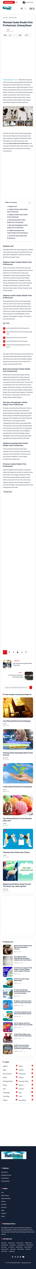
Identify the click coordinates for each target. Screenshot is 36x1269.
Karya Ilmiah (10, 1074)
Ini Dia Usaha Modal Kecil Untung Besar (17, 328)
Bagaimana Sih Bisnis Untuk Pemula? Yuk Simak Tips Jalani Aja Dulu (17, 885)
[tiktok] (20, 1256)
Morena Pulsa (5, 1249)
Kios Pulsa (4, 1247)
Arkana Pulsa (19, 1243)
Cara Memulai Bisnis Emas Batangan (17, 341)
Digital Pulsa (28, 1243)
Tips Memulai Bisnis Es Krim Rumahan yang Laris (19, 333)
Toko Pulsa (4, 1251)
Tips (26, 1092)
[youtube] (23, 1256)
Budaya (26, 1070)
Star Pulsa (28, 1249)
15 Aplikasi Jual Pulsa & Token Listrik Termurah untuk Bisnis (22, 1001)
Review (26, 1085)
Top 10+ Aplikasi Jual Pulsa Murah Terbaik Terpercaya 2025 (23, 1023)
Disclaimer (4, 1172)
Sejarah (26, 1089)
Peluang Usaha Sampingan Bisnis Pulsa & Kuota (18, 346)
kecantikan (26, 1100)
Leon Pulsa (11, 1247)
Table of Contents (11, 202)
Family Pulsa (4, 1245)
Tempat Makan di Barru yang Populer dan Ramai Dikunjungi (22, 1034)
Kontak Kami (5, 1178)
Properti (3, 1213)
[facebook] (9, 652)
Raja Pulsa (13, 1249)
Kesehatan (26, 1074)
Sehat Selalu (20, 1249)
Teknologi (10, 1092)
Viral (26, 1096)
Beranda (5, 17)
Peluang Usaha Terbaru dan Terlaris (16, 337)
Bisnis (26, 1066)
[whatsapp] (22, 652)
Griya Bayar (13, 1245)
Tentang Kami (5, 1181)
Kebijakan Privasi (6, 1175)
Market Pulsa (19, 1247)
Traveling (10, 1096)
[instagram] (18, 1256)
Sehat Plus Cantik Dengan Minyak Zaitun (21, 979)
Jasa (2, 1192)
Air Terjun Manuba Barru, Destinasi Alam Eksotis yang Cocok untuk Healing (22, 991)
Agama (10, 1066)
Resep (10, 1085)
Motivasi (3, 1207)
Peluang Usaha (13, 17)
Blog (10, 1070)
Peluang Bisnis (10, 1081)
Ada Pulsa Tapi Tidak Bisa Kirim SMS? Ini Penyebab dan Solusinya (23, 947)
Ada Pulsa (3, 1243)
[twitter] (15, 1256)
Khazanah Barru (6, 1198)
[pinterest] (26, 652)
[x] (13, 652)
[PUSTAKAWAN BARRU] (7, 9)
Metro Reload (28, 1247)
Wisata (10, 1100)
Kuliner (26, 1077)
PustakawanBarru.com (10, 79)
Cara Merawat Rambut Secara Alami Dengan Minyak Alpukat (22, 1012)
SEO (10, 1089)
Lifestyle (3, 1204)
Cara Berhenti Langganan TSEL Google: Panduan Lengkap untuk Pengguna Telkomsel (23, 969)
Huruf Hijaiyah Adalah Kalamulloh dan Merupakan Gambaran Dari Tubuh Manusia (22, 958)
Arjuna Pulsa (11, 1243)
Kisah (10, 1077)
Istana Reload (21, 1245)
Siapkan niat (12, 206)
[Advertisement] (18, 916)
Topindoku (12, 1251)
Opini (2, 1210)
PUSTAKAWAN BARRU (14, 1262)
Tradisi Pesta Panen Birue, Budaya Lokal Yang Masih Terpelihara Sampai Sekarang (22, 1046)
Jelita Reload (29, 1245)
